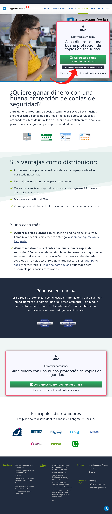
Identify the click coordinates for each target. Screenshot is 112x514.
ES (109, 9)
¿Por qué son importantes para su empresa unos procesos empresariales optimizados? (61, 493)
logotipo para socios (56, 265)
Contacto (72, 9)
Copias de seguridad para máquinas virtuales (24, 487)
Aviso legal (93, 481)
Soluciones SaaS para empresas (23, 492)
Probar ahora (59, 9)
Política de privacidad (97, 484)
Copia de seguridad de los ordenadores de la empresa (24, 472)
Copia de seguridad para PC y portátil (24, 466)
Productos (46, 9)
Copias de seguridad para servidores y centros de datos (24, 480)
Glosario (92, 472)
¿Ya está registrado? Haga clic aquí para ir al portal (83, 67)
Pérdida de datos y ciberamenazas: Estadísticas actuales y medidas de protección (60, 476)
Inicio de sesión (97, 9)
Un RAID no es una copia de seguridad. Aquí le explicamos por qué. (61, 467)
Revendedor (83, 9)
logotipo (89, 260)
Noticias (92, 468)
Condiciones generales (97, 487)
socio (17, 265)
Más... (54, 500)
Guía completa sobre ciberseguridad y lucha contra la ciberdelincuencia (62, 484)
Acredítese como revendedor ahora (83, 59)
